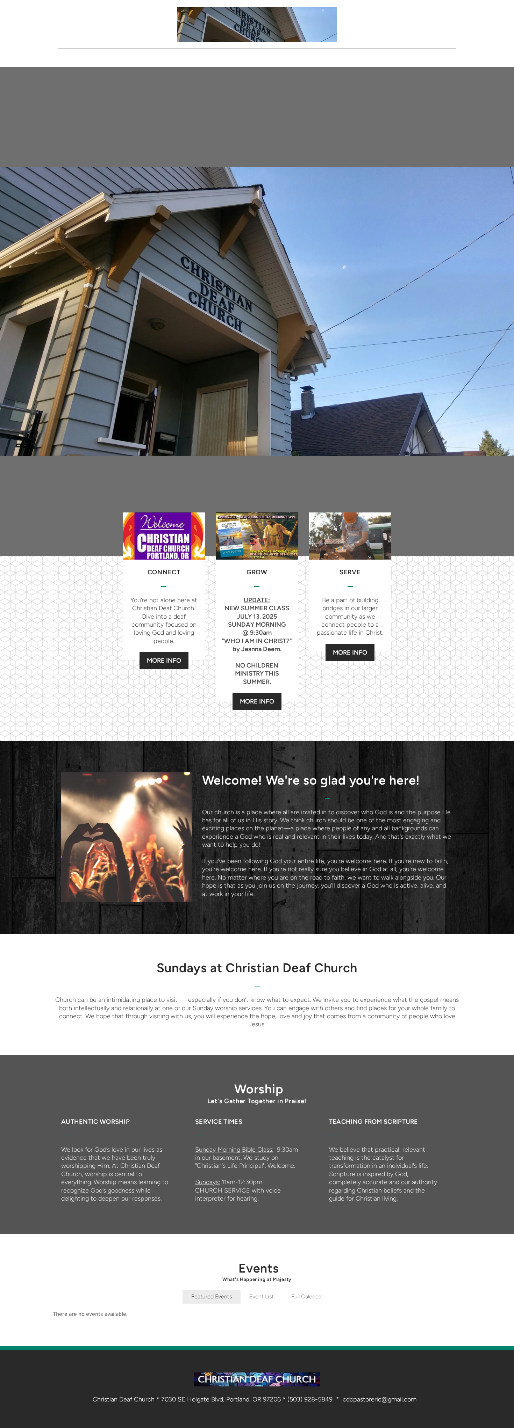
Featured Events (211, 1296)
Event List (261, 1296)
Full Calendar (307, 1296)
